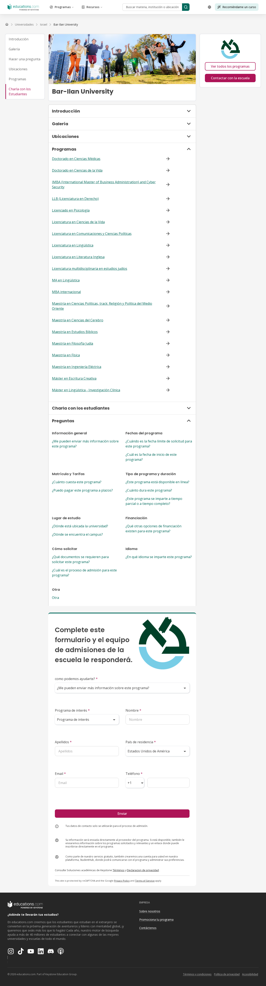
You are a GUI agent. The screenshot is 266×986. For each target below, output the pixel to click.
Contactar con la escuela (230, 78)
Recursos (92, 7)
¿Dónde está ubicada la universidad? (80, 526)
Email (60, 773)
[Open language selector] (209, 7)
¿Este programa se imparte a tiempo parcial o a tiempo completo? (154, 501)
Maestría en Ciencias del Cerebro (77, 320)
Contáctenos (147, 928)
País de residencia (141, 742)
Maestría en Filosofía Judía (72, 343)
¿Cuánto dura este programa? (149, 490)
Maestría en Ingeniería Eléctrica (76, 366)
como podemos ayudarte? (76, 678)
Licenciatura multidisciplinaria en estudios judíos (89, 268)
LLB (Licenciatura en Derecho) (75, 198)
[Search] (186, 7)
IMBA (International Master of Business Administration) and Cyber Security (104, 184)
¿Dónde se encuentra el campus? (77, 534)
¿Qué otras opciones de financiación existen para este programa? (153, 528)
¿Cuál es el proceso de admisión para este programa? (84, 572)
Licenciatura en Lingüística (72, 245)
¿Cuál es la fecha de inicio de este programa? (151, 457)
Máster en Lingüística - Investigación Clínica (86, 390)
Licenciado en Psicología (71, 210)
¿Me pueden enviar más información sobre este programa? (85, 443)
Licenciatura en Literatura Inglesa (78, 257)
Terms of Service (145, 880)
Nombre (133, 710)
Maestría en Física (66, 355)
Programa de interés (72, 710)
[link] (65, 24)
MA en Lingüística (66, 280)
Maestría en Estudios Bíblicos (75, 331)
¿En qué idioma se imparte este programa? (159, 557)
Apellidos (63, 742)
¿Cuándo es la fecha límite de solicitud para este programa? (159, 443)
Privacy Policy (122, 880)
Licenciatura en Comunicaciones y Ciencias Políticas (92, 233)
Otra (55, 597)
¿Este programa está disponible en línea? (157, 482)
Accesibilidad (250, 974)
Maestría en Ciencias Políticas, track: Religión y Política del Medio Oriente (102, 306)
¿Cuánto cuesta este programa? (76, 482)
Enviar (122, 813)
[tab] (24, 39)
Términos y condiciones (197, 974)
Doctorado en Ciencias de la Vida (77, 170)
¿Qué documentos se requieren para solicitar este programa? (80, 559)
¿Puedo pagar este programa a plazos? (82, 490)
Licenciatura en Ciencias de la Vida (78, 222)
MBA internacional (66, 292)
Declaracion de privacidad (143, 870)
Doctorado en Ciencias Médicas (76, 158)
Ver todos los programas (230, 66)
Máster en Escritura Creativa (74, 378)
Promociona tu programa (156, 920)
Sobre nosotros (149, 911)
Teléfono (134, 773)
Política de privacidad (227, 974)
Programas (63, 7)
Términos (118, 870)
